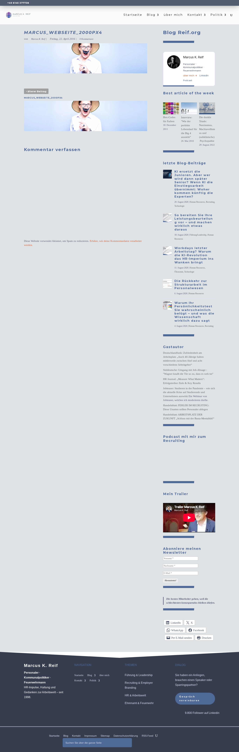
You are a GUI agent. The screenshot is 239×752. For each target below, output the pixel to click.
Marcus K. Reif (38, 39)
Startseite (133, 15)
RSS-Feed (147, 735)
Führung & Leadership (139, 675)
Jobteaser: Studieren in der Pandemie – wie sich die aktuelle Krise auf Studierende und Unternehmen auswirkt (189, 392)
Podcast (187, 80)
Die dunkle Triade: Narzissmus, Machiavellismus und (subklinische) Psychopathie (207, 129)
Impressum (90, 735)
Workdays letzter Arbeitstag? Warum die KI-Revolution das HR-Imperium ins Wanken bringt (194, 255)
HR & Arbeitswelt (135, 695)
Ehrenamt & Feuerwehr (139, 703)
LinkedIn (204, 75)
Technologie (179, 206)
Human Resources (197, 202)
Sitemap (105, 735)
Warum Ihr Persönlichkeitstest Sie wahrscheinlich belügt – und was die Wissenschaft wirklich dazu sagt (194, 311)
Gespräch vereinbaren (189, 698)
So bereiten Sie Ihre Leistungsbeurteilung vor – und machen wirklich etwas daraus (193, 222)
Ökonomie (178, 272)
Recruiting (210, 202)
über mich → (190, 75)
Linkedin (214, 712)
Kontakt (194, 15)
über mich (173, 15)
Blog (151, 15)
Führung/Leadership (198, 235)
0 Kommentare (86, 39)
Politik (216, 15)
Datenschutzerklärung (126, 735)
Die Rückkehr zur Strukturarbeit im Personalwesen (190, 284)
